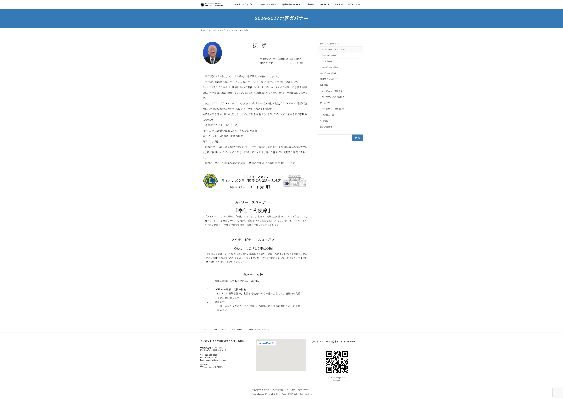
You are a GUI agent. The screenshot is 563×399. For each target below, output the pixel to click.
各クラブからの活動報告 (333, 97)
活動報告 (324, 85)
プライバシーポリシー (257, 330)
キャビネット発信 (328, 73)
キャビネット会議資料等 (333, 109)
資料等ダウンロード (329, 79)
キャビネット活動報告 (332, 91)
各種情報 (324, 121)
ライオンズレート (321, 341)
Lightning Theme (280, 394)
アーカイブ (325, 103)
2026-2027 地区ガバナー (333, 49)
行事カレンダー (329, 55)
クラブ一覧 (327, 61)
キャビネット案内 (330, 67)
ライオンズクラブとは (330, 43)
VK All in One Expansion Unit (300, 394)
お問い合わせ (326, 127)
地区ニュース (328, 115)
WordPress (265, 394)
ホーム (205, 330)
